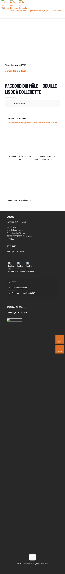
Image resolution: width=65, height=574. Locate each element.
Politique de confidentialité (23, 293)
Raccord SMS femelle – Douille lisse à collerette (45, 158)
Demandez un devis (15, 71)
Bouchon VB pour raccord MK (20, 158)
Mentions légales (19, 288)
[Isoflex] (33, 10)
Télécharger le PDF (15, 65)
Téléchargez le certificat (17, 312)
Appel (59, 342)
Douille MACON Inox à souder (19, 200)
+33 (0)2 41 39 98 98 (15, 251)
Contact (59, 351)
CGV (14, 282)
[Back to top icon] (32, 557)
